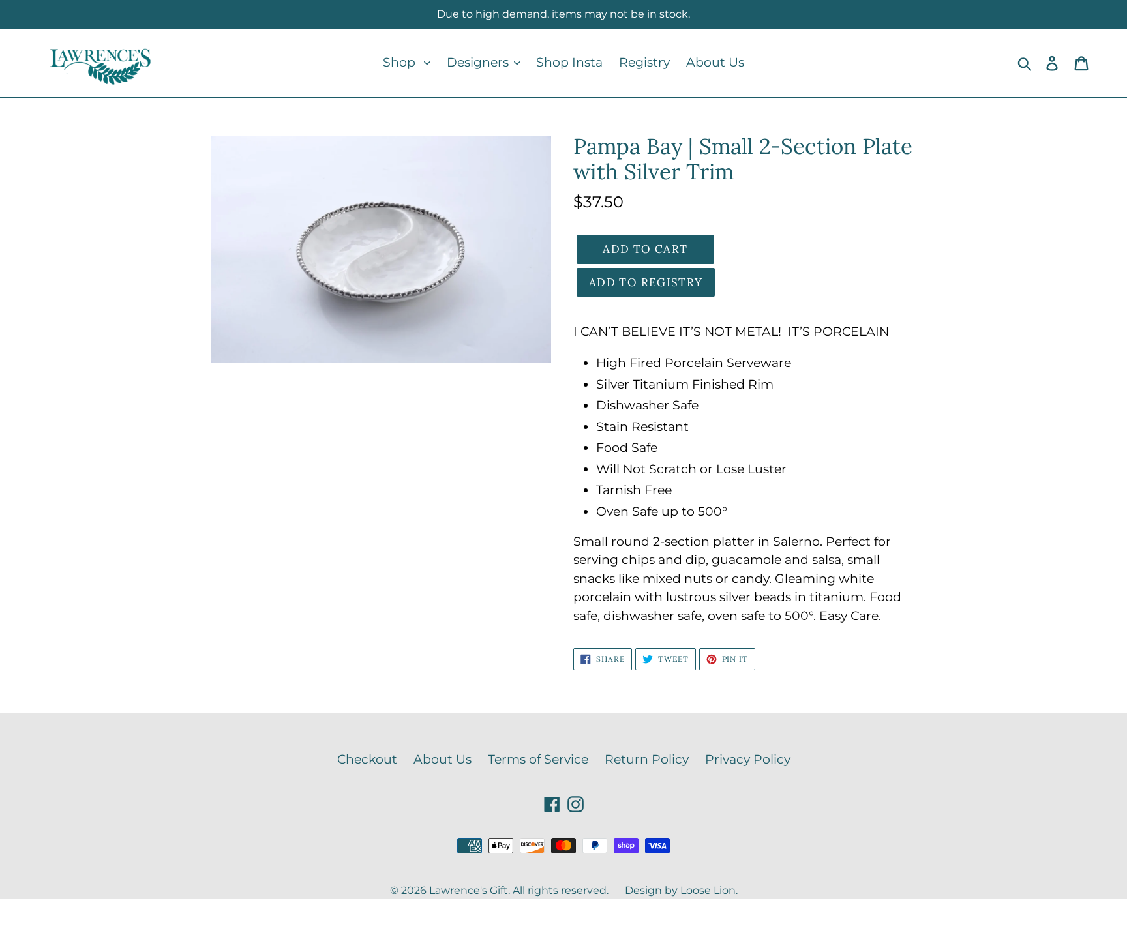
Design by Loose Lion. (681, 890)
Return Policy (647, 759)
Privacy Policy (747, 759)
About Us (442, 759)
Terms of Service (538, 759)
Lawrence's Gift (468, 890)
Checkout (367, 759)
